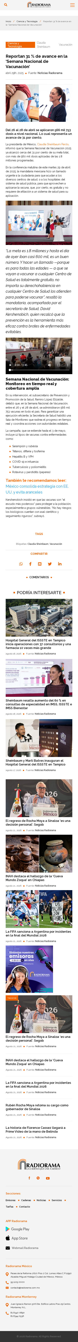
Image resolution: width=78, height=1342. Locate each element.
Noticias (41, 1200)
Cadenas (26, 1200)
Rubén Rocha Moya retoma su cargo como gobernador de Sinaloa (37, 1107)
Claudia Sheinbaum (37, 544)
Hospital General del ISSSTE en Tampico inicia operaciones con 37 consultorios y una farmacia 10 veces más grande (38, 644)
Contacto (24, 1206)
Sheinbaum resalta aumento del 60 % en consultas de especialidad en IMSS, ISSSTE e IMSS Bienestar (39, 704)
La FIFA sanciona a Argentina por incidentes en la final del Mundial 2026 (38, 933)
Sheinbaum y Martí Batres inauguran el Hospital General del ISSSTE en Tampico (35, 762)
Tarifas (9, 1206)
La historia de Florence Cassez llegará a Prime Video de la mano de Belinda (36, 1129)
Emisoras (11, 1200)
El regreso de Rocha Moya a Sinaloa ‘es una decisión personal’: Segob (38, 822)
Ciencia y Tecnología (27, 21)
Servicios (57, 1200)
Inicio (8, 21)
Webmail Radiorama (25, 1248)
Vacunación (56, 544)
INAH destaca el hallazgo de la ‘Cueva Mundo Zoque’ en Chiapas (34, 878)
